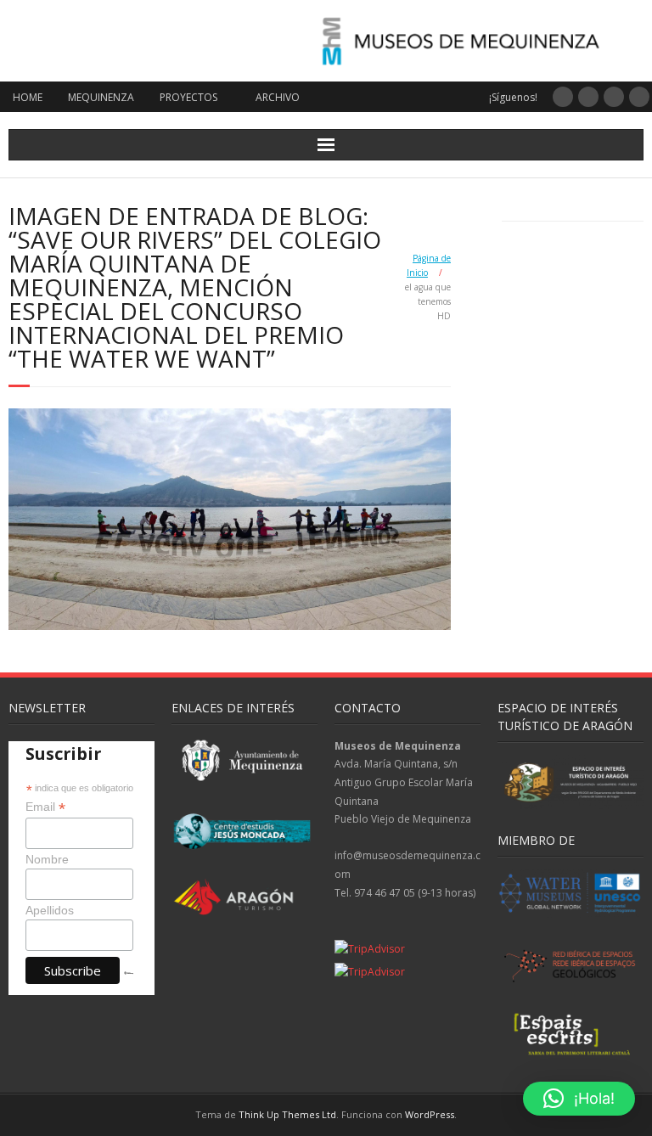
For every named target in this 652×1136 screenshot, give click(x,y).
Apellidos (49, 910)
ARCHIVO (278, 97)
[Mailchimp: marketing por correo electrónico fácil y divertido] (128, 987)
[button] (579, 1099)
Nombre (47, 859)
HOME (27, 97)
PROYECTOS (188, 97)
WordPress (429, 1114)
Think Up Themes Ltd (287, 1114)
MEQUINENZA (101, 97)
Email (45, 807)
